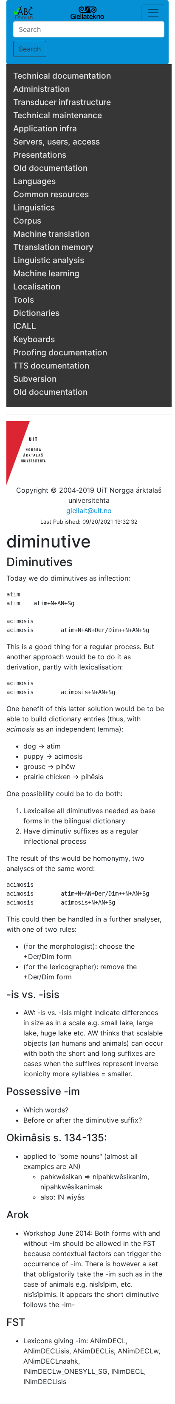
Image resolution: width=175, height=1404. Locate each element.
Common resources (51, 194)
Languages (34, 181)
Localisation (36, 286)
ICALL (24, 326)
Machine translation (51, 234)
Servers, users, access (56, 141)
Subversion (34, 379)
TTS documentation (51, 365)
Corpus (27, 221)
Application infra (45, 128)
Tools (23, 300)
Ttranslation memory (53, 247)
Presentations (39, 155)
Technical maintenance (57, 115)
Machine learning (46, 273)
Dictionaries (36, 313)
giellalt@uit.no (89, 510)
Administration (41, 89)
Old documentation (50, 168)
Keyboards (34, 339)
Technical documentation (62, 76)
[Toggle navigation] (153, 12)
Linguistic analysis (48, 260)
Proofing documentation (60, 352)
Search (30, 49)
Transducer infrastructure (62, 102)
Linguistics (34, 207)
